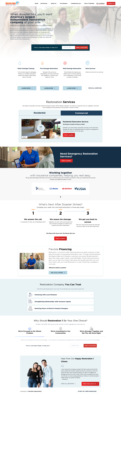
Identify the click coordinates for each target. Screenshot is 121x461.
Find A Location (69, 135)
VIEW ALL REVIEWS (67, 383)
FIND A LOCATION (81, 47)
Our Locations (100, 3)
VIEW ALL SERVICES (95, 88)
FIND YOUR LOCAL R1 (89, 383)
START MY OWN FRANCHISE (87, 391)
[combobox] (68, 47)
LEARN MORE (26, 88)
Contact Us (111, 3)
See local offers (57, 272)
